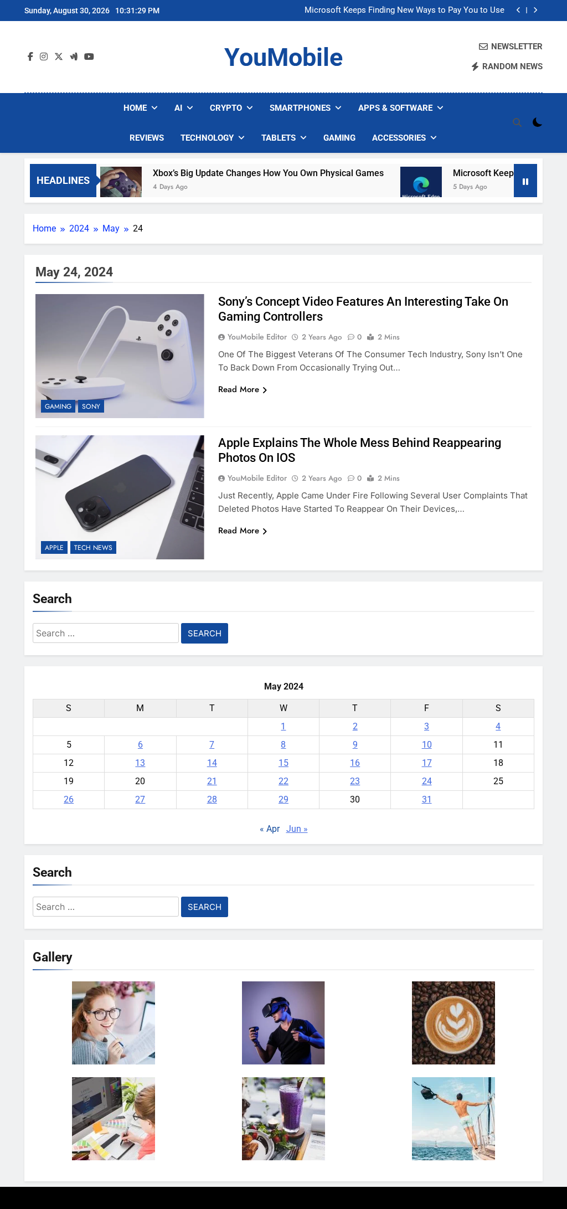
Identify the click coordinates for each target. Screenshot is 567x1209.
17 (427, 763)
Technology (207, 138)
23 (355, 781)
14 (212, 763)
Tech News (93, 548)
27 (140, 799)
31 (427, 799)
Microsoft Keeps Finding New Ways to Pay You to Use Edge (404, 10)
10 (427, 744)
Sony (91, 406)
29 (283, 799)
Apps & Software (395, 108)
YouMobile (283, 57)
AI (178, 108)
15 (283, 763)
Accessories (399, 138)
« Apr (270, 829)
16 (355, 763)
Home (135, 108)
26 (69, 799)
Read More (238, 389)
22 (283, 781)
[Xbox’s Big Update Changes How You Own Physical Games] (99, 187)
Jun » (297, 829)
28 (212, 799)
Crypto (226, 108)
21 (212, 781)
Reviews (147, 138)
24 (427, 781)
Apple (54, 548)
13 (140, 763)
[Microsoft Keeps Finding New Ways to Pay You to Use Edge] (399, 187)
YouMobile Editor (257, 336)
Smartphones (300, 108)
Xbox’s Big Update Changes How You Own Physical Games (246, 173)
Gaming (339, 138)
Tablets (278, 138)
